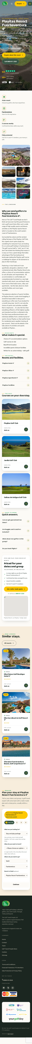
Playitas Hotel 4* (8, 363)
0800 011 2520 (20, 593)
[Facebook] (4, 988)
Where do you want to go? (12, 857)
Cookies (4, 952)
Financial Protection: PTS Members (12, 967)
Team (4, 945)
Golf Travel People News (9, 949)
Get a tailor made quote (15, 589)
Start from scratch (11, 817)
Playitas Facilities (8, 385)
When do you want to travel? (13, 844)
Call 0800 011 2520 (10, 61)
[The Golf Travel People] (5, 3)
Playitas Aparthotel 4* (10, 378)
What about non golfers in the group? (12, 540)
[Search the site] (11, 3)
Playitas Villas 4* (8, 370)
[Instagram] (12, 988)
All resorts (7, 643)
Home (3, 14)
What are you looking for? (12, 829)
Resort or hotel (11, 871)
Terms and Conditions (8, 964)
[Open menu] (30, 4)
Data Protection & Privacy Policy (12, 971)
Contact (4, 942)
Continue (16, 884)
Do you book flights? (9, 548)
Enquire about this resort (12, 55)
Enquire (19, 3)
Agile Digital (10, 1033)
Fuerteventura (7, 112)
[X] (8, 988)
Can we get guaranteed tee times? (12, 521)
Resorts (9, 14)
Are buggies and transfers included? (11, 530)
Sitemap (4, 955)
